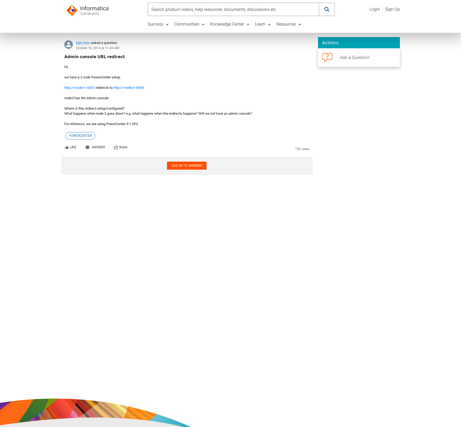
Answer (98, 147)
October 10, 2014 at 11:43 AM (97, 48)
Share (123, 147)
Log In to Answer (186, 165)
